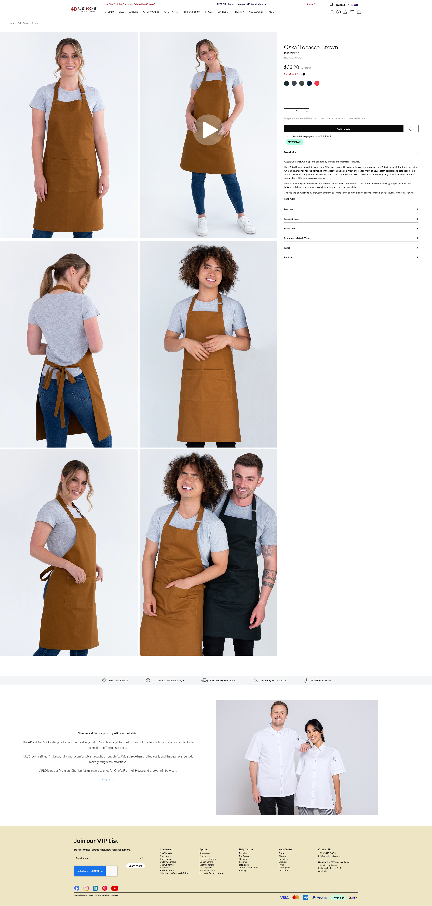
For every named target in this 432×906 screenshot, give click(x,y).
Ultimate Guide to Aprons (211, 873)
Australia (322, 871)
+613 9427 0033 (327, 853)
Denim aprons (206, 861)
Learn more (135, 865)
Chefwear (165, 849)
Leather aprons (206, 864)
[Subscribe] (141, 857)
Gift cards (283, 870)
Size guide (244, 864)
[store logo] (86, 9)
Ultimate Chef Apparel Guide (174, 873)
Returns (243, 861)
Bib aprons (204, 853)
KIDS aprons (205, 867)
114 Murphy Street (327, 865)
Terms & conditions (248, 867)
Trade (341, 5)
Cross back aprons (208, 859)
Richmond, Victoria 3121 (330, 868)
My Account (245, 856)
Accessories (166, 867)
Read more (289, 198)
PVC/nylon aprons (208, 870)
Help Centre (246, 849)
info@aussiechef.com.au (329, 856)
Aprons (203, 849)
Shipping (243, 859)
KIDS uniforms (167, 870)
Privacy (243, 870)
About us (283, 856)
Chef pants (165, 856)
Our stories (284, 859)
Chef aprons (205, 856)
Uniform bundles (168, 861)
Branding (243, 853)
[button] (354, 5)
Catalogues (284, 867)
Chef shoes (165, 859)
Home (11, 23)
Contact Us (324, 849)
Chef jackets (166, 853)
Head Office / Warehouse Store (333, 862)
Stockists (283, 861)
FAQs (281, 864)
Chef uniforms (167, 864)
